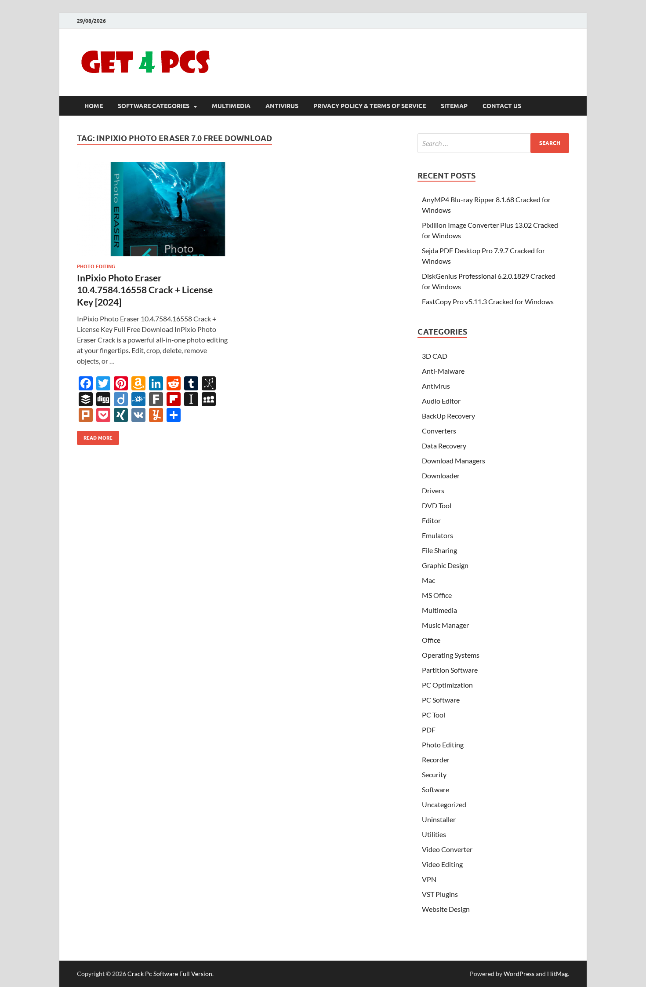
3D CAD (434, 356)
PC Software (441, 700)
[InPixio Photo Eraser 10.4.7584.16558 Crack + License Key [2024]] (153, 209)
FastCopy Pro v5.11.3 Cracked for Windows (488, 301)
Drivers (433, 490)
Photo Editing (96, 266)
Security (434, 774)
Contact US (502, 105)
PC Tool (433, 714)
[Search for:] (493, 143)
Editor (431, 520)
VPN (429, 879)
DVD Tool (436, 505)
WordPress (519, 973)
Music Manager (445, 625)
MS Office (437, 595)
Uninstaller (439, 819)
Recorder (436, 759)
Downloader (441, 475)
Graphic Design (445, 565)
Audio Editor (441, 401)
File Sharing (439, 550)
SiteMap (454, 105)
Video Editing (442, 864)
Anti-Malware (443, 371)
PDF (429, 729)
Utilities (434, 834)
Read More (95, 436)
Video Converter (447, 849)
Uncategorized (444, 804)
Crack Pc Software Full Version (169, 973)
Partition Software (450, 670)
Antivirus (281, 105)
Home (93, 105)
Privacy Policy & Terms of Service (369, 105)
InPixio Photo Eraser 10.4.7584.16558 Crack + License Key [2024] (145, 289)
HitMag (557, 973)
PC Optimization (447, 685)
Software (435, 789)
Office (431, 640)
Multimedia (231, 105)
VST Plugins (440, 894)
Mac (428, 580)
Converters (439, 430)
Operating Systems (450, 655)
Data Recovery (444, 445)
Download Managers (453, 460)
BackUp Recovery (448, 416)
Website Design (446, 909)
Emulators (437, 535)
